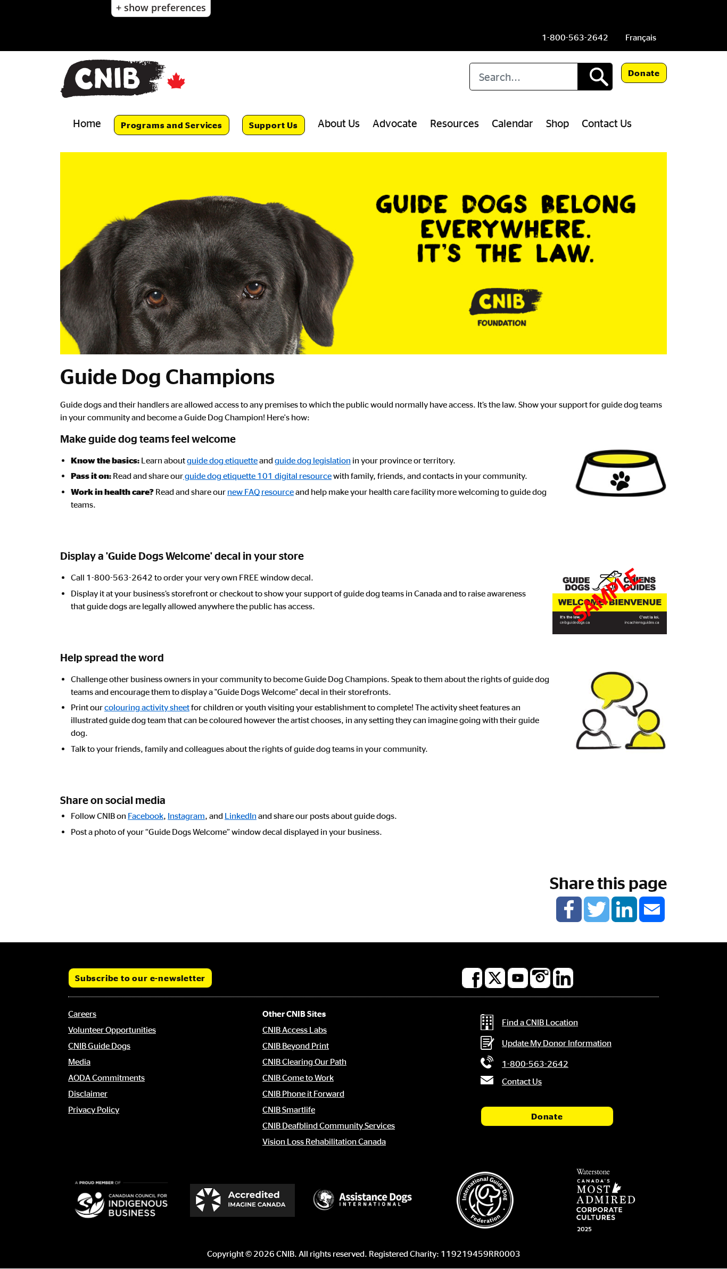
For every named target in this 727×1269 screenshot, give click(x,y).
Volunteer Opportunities (112, 1029)
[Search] (594, 76)
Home (87, 123)
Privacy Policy (93, 1109)
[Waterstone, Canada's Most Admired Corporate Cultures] (605, 1200)
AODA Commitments (106, 1077)
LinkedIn (241, 815)
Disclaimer (88, 1093)
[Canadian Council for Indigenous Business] (121, 1200)
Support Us (273, 125)
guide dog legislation (313, 460)
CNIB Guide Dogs (99, 1045)
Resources (454, 123)
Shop (557, 123)
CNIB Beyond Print (295, 1045)
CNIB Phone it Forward (303, 1093)
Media (79, 1061)
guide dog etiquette (222, 460)
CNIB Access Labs (294, 1029)
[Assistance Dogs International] (363, 1200)
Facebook (145, 815)
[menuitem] (641, 37)
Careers (82, 1013)
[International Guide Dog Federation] (485, 1200)
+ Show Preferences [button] (161, 7)
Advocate (395, 123)
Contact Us (607, 123)
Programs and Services (171, 125)
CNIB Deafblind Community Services (328, 1125)
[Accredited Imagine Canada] (242, 1200)
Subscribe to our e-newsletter (140, 978)
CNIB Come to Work (298, 1077)
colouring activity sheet (146, 707)
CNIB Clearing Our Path (304, 1061)
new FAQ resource (260, 491)
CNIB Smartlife (288, 1109)
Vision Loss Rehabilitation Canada (324, 1141)
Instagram (186, 815)
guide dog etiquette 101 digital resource (257, 475)
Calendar (512, 123)
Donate (644, 73)
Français (640, 37)
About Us (339, 123)
